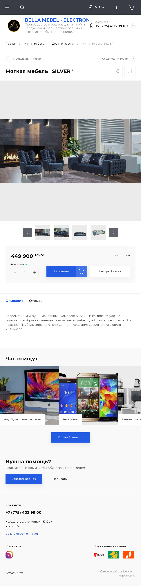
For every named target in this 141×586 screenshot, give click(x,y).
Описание (15, 301)
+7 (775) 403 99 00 (111, 26)
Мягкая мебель (34, 43)
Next (113, 232)
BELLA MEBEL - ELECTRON (57, 20)
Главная (11, 43)
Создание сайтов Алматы (116, 571)
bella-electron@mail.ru (22, 533)
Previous (27, 232)
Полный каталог (70, 437)
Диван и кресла (63, 43)
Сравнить (129, 71)
